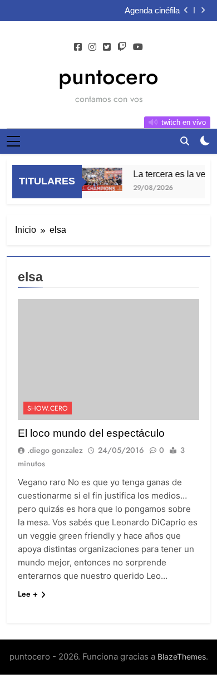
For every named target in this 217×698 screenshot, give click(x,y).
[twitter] (107, 47)
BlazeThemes (181, 656)
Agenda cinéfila (152, 10)
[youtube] (138, 47)
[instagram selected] (92, 47)
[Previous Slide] (186, 10)
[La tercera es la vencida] (100, 179)
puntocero (108, 76)
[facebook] (78, 47)
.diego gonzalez (55, 450)
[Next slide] (202, 10)
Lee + (28, 593)
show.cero (47, 408)
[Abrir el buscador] (184, 140)
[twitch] (122, 47)
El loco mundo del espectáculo (91, 433)
